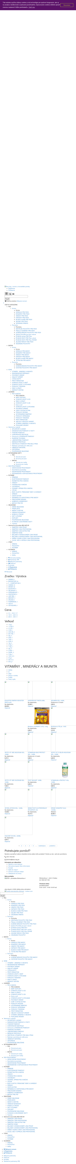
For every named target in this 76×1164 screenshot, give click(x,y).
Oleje (9, 674)
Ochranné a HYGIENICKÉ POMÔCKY (23, 436)
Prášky (10, 677)
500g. (10, 637)
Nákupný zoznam (16, 302)
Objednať (7, 708)
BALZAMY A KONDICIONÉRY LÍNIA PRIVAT (25, 535)
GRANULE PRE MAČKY (23, 351)
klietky (14, 555)
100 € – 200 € (13, 615)
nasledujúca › (42, 846)
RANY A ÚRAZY (17, 388)
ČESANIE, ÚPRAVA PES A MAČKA (22, 488)
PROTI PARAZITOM (18, 381)
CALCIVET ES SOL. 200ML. (13, 836)
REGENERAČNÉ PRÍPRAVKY (20, 373)
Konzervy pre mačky (22, 464)
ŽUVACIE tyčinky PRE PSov (24, 336)
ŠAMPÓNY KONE (17, 533)
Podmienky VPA (14, 560)
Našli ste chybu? (13, 870)
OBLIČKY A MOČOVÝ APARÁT (25, 421)
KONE (10, 370)
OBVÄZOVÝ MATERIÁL (19, 447)
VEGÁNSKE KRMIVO (22, 323)
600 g (10, 661)
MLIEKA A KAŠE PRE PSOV (24, 319)
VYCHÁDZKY (16, 486)
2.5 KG (10, 628)
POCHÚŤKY (15, 546)
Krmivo (14, 308)
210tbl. (10, 650)
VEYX (10, 603)
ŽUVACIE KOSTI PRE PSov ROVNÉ (26, 340)
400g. (10, 641)
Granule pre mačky (21, 462)
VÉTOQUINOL (13, 605)
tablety (10, 670)
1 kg (10, 624)
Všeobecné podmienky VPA (12, 1161)
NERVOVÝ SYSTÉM (17, 390)
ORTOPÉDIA (16, 449)
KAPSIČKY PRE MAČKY (23, 357)
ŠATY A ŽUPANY (17, 516)
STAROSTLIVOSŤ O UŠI (23, 403)
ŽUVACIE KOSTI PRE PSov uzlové (26, 338)
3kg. (10, 648)
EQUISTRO (12, 589)
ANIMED (11, 579)
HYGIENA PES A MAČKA (19, 484)
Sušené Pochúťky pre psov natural (26, 334)
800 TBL (11, 634)
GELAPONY (12, 590)
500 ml (10, 660)
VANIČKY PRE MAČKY (22, 355)
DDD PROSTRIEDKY (14, 466)
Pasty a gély (11, 679)
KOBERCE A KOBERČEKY (20, 501)
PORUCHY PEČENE (22, 412)
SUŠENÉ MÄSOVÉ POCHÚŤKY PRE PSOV (28, 332)
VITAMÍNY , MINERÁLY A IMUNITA (22, 371)
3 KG (10, 630)
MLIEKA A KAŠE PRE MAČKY (24, 358)
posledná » (52, 846)
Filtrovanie (9, 572)
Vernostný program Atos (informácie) (19, 866)
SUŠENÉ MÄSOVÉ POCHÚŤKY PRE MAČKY (29, 366)
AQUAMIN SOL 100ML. (58, 700)
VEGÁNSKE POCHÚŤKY (23, 344)
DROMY (11, 587)
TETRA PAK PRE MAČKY (23, 360)
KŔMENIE (15, 477)
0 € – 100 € (13, 613)
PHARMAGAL (13, 602)
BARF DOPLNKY (21, 397)
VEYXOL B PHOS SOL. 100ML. (14, 808)
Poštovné (12, 563)
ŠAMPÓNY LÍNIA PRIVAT (19, 527)
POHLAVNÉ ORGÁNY (22, 425)
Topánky (14, 523)
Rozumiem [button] (67, 5)
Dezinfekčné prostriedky (19, 470)
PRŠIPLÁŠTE (16, 509)
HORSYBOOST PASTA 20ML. (36, 700)
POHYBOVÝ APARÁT (18, 375)
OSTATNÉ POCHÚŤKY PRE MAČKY (26, 368)
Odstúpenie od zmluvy (14, 873)
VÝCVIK (14, 490)
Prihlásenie (11, 290)
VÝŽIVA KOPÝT (16, 379)
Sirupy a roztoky (13, 675)
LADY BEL (11, 596)
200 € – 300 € (13, 617)
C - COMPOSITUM (14, 583)
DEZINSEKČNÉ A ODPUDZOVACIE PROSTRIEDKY (27, 473)
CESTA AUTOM (16, 496)
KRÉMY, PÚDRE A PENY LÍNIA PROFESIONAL (26, 538)
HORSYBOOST (13, 592)
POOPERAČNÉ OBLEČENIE (20, 451)
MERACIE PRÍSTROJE (18, 442)
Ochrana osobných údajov (16, 871)
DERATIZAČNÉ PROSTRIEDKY (21, 468)
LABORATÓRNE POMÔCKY (20, 440)
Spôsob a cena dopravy (15, 864)
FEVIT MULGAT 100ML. (35, 780)
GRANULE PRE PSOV (22, 312)
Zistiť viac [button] (32, 7)
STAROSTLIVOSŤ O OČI (23, 399)
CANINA (11, 585)
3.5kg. (10, 654)
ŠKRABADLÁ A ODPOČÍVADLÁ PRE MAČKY (25, 497)
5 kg (10, 658)
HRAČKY (14, 483)
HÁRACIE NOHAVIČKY (18, 512)
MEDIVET (11, 598)
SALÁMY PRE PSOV (22, 321)
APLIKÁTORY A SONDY (19, 429)
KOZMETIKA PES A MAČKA (20, 481)
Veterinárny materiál (14, 427)
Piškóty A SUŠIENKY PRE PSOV (25, 331)
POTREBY (15, 548)
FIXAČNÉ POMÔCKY (18, 433)
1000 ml (11, 656)
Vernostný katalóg (15, 558)
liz (9, 672)
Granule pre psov (21, 457)
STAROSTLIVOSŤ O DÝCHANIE (21, 384)
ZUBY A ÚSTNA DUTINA (23, 410)
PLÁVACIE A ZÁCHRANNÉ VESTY (22, 522)
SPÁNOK (14, 494)
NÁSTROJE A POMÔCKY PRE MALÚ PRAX (25, 444)
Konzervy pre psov (21, 459)
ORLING (11, 600)
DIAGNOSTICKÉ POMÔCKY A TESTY (23, 431)
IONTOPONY (12, 594)
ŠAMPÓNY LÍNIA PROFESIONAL (22, 529)
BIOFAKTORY (13, 581)
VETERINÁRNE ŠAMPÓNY (24, 414)
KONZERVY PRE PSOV (22, 314)
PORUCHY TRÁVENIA (18, 386)
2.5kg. (10, 645)
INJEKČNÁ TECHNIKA (18, 438)
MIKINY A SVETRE (17, 510)
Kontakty (6, 1159)
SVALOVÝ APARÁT (17, 377)
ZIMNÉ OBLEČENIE (18, 507)
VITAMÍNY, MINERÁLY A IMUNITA (26, 423)
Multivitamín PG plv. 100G (58, 726)
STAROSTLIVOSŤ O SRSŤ (20, 382)
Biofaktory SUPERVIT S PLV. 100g (38, 726)
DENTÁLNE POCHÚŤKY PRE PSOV (26, 329)
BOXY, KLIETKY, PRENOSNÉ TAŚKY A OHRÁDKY (26, 492)
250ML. (11, 652)
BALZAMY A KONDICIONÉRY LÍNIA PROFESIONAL (27, 536)
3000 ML (11, 632)
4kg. (10, 636)
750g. (10, 639)
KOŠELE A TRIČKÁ (17, 514)
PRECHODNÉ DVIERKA (19, 499)
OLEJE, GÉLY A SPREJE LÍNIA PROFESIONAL (26, 540)
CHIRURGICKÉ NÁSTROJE (20, 434)
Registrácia (11, 288)
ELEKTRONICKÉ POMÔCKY (20, 479)
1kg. (10, 643)
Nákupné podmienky (15, 561)
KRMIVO (14, 544)
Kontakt (11, 565)
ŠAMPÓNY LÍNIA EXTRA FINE (21, 531)
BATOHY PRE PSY (17, 503)
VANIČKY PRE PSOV (22, 316)
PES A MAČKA (16, 394)
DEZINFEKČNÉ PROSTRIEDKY (21, 471)
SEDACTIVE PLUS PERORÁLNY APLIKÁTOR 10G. (37, 809)
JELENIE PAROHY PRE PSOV (24, 342)
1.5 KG (10, 626)
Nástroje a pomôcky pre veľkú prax (22, 446)
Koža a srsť (19, 405)
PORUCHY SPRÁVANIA (23, 416)
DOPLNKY (15, 518)
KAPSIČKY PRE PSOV (22, 318)
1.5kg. (10, 647)
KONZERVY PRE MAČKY (23, 353)
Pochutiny (15, 325)
